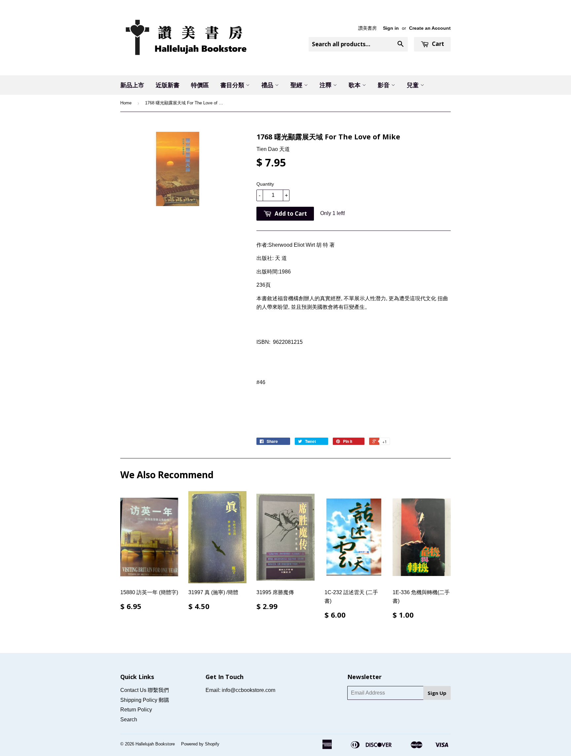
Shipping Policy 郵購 (144, 700)
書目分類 (233, 85)
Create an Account (430, 28)
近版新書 (167, 85)
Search (128, 719)
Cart (437, 44)
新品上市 (132, 85)
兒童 (413, 85)
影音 (384, 85)
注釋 (326, 85)
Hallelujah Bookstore (155, 743)
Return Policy (136, 709)
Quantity (265, 184)
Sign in (391, 28)
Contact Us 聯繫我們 (144, 690)
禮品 (268, 85)
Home (126, 102)
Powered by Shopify (200, 743)
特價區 (200, 85)
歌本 (355, 85)
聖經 (297, 85)
